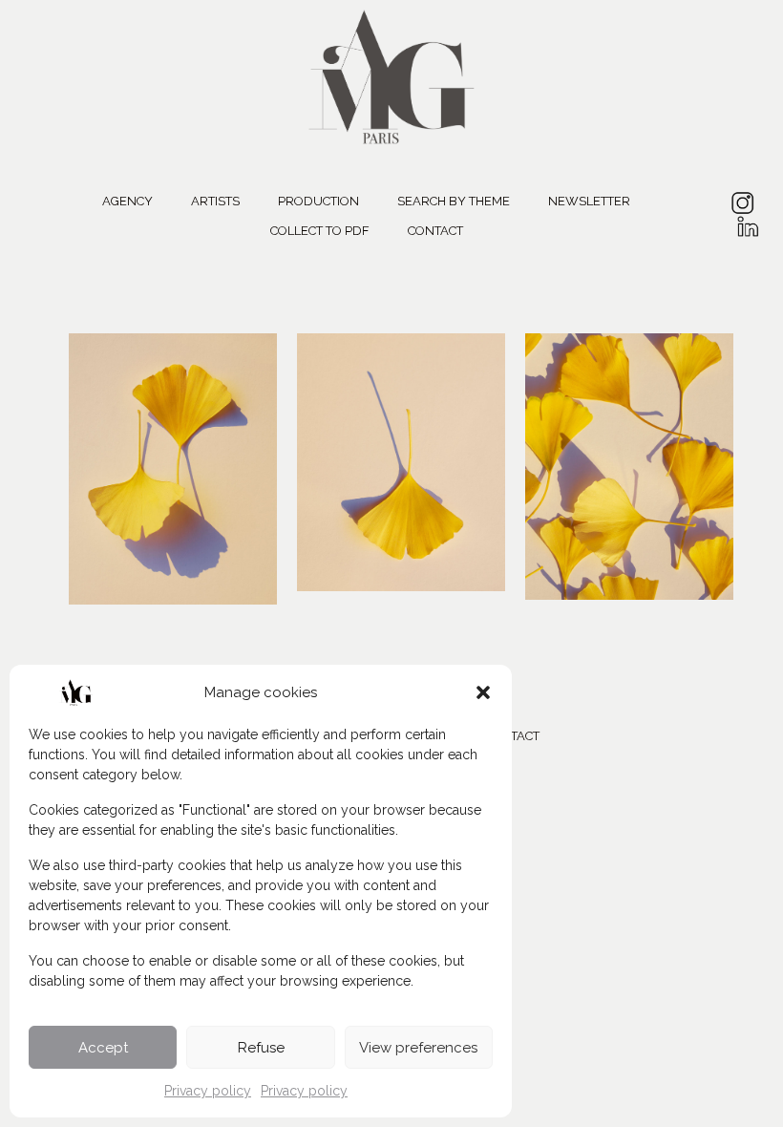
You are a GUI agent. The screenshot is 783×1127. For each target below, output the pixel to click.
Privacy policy (207, 1090)
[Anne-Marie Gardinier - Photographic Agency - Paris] (391, 74)
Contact (435, 230)
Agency (127, 201)
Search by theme (453, 201)
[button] (483, 692)
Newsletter (589, 201)
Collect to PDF (320, 230)
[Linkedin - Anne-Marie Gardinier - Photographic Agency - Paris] (747, 230)
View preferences (418, 1047)
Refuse (261, 1047)
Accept (103, 1047)
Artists (215, 201)
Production (318, 201)
